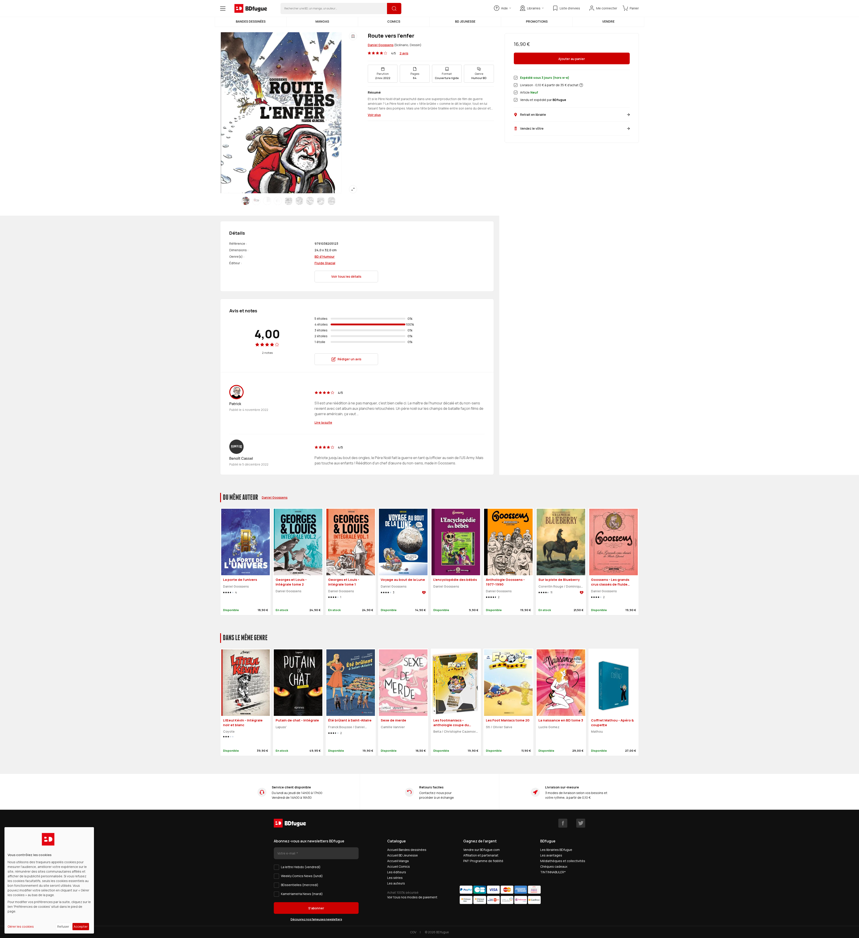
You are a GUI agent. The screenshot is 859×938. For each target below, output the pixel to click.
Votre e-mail (286, 853)
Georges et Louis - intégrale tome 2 (291, 582)
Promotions (537, 21)
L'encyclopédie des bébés (455, 579)
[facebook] (562, 823)
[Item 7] (321, 201)
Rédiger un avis (349, 359)
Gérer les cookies (21, 926)
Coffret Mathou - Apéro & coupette (612, 722)
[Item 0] (246, 201)
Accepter (81, 926)
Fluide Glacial (325, 263)
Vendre (608, 21)
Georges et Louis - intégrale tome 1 (343, 582)
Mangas (322, 21)
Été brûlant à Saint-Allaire (350, 720)
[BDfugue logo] (250, 8)
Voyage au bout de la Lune (403, 579)
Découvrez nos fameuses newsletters (316, 919)
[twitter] (580, 823)
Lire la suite (323, 422)
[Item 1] (256, 201)
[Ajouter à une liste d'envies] (353, 36)
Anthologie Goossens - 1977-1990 (505, 582)
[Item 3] (278, 201)
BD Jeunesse (465, 21)
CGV (413, 932)
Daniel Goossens (380, 45)
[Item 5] (299, 201)
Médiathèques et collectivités (562, 861)
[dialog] (49, 880)
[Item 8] (331, 201)
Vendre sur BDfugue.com (481, 850)
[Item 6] (310, 201)
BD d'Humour (325, 256)
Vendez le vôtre (532, 128)
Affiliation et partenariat (480, 855)
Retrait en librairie (533, 114)
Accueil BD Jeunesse (402, 855)
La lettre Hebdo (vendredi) (301, 867)
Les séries (395, 878)
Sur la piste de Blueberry (559, 579)
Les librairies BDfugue (556, 850)
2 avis (404, 53)
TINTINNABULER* (553, 872)
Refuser (63, 926)
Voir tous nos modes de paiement (412, 897)
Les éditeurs (396, 872)
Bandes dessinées (251, 21)
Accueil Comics (398, 866)
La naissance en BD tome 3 (560, 720)
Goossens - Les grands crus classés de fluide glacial (610, 584)
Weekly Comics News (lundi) (302, 876)
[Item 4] (289, 201)
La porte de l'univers (240, 579)
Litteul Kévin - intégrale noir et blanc (243, 722)
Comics (393, 21)
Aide (504, 8)
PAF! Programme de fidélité (483, 861)
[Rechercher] (394, 8)
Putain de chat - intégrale (297, 720)
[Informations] (581, 85)
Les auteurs (396, 883)
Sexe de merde (393, 720)
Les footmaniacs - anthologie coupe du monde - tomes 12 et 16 (452, 725)
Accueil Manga (398, 861)
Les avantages (551, 855)
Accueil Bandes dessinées (406, 850)
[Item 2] (267, 201)
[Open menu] (222, 8)
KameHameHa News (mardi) (302, 894)
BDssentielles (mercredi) (299, 885)
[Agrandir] (353, 189)
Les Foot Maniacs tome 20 (507, 720)
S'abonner (316, 908)
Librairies (533, 8)
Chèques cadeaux (553, 866)
